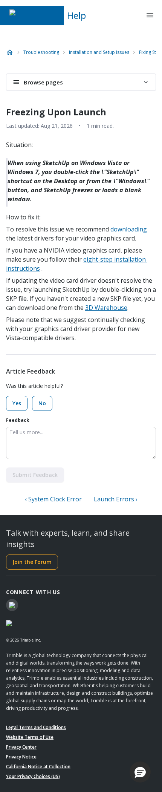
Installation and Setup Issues (99, 52)
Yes (16, 403)
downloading (128, 229)
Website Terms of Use (29, 737)
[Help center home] (10, 52)
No (42, 403)
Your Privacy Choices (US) (33, 776)
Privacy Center (21, 747)
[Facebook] (12, 605)
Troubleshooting (41, 52)
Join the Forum (32, 561)
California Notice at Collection (38, 766)
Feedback (17, 420)
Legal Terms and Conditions (36, 727)
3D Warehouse (106, 307)
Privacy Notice (21, 757)
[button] (140, 772)
